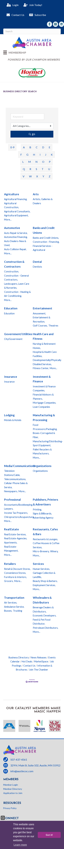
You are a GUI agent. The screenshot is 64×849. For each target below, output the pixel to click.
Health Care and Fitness (43, 336)
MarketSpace (41, 661)
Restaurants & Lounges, (45, 539)
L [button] (23, 161)
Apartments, (10, 542)
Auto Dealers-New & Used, (15, 243)
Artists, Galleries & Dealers (43, 201)
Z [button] (49, 176)
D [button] (43, 147)
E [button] (49, 147)
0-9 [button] (12, 147)
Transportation (14, 597)
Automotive (12, 228)
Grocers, (8, 581)
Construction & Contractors (14, 264)
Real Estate (11, 529)
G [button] (27, 154)
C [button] (37, 147)
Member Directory (12, 788)
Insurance (10, 376)
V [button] (23, 176)
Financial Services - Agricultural (43, 248)
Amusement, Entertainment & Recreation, (41, 317)
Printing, (37, 509)
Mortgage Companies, (44, 402)
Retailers (10, 564)
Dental (37, 261)
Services (38, 564)
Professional (12, 499)
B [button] (30, 147)
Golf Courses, (40, 325)
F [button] (21, 154)
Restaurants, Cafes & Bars (45, 532)
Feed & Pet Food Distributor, (41, 621)
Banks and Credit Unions (44, 230)
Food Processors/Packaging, (45, 427)
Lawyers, (8, 508)
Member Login (10, 784)
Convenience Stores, (15, 572)
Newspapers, (11, 491)
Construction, (11, 271)
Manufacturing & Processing (44, 417)
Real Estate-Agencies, (15, 538)
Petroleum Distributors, (45, 627)
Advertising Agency (43, 517)
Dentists (37, 266)
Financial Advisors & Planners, (43, 396)
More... (7, 219)
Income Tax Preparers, (16, 512)
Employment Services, (44, 585)
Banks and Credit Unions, (46, 237)
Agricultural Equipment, (16, 215)
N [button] (36, 161)
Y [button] (43, 176)
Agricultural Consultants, (17, 211)
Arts (36, 194)
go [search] (33, 134)
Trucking (17, 610)
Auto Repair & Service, (16, 233)
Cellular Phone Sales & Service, (16, 485)
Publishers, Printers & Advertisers (45, 502)
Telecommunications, (15, 479)
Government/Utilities (18, 334)
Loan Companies (41, 406)
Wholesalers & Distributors (42, 600)
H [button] (34, 154)
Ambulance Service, (14, 606)
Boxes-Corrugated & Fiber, (44, 435)
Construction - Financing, (46, 241)
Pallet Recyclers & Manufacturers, (42, 451)
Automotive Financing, (16, 237)
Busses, (8, 610)
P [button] (50, 161)
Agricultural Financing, (15, 199)
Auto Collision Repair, (15, 249)
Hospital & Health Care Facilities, (45, 354)
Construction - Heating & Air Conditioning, (17, 293)
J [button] (45, 154)
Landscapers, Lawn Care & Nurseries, (16, 285)
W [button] (30, 176)
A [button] (24, 147)
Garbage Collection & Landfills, (44, 574)
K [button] (52, 154)
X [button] (37, 176)
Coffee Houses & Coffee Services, (46, 545)
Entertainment (42, 308)
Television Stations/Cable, (12, 472)
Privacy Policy (10, 808)
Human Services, (41, 568)
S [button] (36, 169)
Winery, (54, 551)
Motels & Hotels (12, 420)
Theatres (53, 325)
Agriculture (11, 194)
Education (10, 308)
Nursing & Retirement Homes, (44, 345)
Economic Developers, (44, 615)
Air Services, (10, 602)
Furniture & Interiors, (15, 577)
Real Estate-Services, (15, 534)
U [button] (49, 169)
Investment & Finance (42, 379)
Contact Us (29, 665)
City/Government (13, 339)
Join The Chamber (38, 669)
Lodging (9, 415)
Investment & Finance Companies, (44, 388)
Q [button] (24, 169)
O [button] (43, 161)
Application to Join (12, 793)
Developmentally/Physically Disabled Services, (47, 362)
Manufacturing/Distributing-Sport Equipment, (48, 443)
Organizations (42, 466)
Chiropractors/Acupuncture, (19, 517)
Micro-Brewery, (41, 551)
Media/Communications (19, 466)
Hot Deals (27, 661)
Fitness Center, (41, 368)
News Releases (38, 657)
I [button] (40, 154)
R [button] (30, 169)
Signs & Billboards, (42, 513)
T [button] (42, 169)
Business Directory (19, 657)
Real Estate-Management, (11, 548)
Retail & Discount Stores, (17, 568)
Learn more (20, 844)
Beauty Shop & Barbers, (45, 581)
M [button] (29, 161)
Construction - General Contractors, (16, 277)
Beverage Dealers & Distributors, (43, 609)
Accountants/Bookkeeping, (18, 504)
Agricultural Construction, (11, 205)
